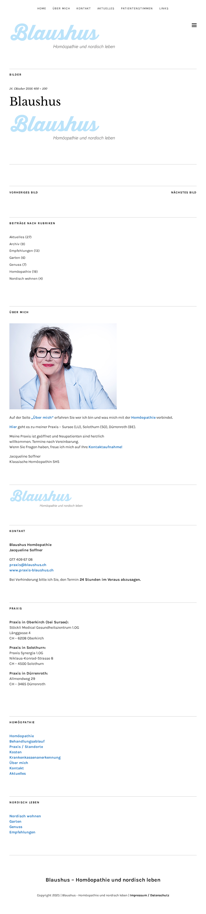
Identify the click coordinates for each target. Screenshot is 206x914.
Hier (13, 427)
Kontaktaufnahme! (105, 447)
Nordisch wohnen (23, 278)
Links (164, 8)
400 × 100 (40, 89)
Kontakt (83, 8)
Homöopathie (20, 271)
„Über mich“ (42, 417)
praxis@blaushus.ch (27, 565)
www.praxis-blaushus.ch (31, 570)
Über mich (61, 8)
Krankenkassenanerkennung (35, 757)
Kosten (15, 752)
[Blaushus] (63, 138)
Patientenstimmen (137, 8)
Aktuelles (106, 8)
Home (41, 8)
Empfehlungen (21, 251)
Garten (14, 258)
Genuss (15, 265)
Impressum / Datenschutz (149, 895)
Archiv (14, 244)
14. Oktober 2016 (21, 89)
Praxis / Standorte (26, 746)
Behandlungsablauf (27, 741)
